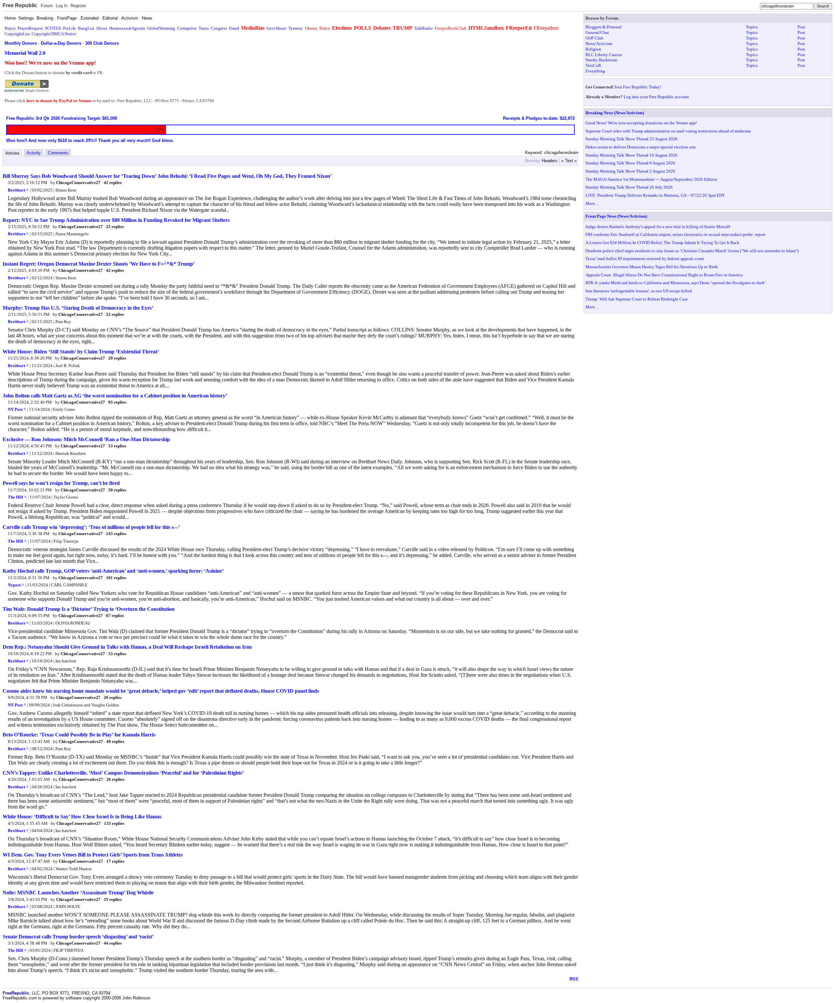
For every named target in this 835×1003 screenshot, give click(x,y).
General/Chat (597, 32)
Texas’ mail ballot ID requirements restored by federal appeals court (644, 258)
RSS (573, 979)
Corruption (187, 28)
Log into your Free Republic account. (657, 96)
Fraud (234, 28)
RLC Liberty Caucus (603, 54)
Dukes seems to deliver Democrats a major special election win (640, 147)
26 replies (113, 697)
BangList (86, 28)
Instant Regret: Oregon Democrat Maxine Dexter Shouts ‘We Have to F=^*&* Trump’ (99, 264)
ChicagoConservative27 (78, 182)
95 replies (117, 402)
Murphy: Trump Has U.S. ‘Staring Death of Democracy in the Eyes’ (78, 308)
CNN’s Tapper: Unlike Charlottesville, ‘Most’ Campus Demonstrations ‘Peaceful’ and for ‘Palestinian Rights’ (123, 773)
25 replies (115, 226)
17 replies (115, 861)
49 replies (115, 741)
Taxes (204, 28)
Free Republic (20, 5)
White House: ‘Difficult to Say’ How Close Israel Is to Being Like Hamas (82, 816)
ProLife (69, 28)
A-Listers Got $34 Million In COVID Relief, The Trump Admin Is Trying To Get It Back (662, 242)
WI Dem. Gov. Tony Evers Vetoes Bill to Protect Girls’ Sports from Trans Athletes (93, 854)
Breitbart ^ (18, 190)
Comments (58, 152)
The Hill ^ (17, 497)
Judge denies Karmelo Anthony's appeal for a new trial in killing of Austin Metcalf (657, 226)
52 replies (115, 314)
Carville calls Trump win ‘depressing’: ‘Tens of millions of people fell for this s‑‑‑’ (91, 527)
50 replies (117, 489)
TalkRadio (423, 28)
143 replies (116, 533)
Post (801, 26)
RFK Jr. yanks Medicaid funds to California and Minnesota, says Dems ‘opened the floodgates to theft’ (675, 282)
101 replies (116, 577)
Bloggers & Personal (603, 26)
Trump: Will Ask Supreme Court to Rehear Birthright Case (636, 299)
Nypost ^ (16, 584)
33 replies (117, 653)
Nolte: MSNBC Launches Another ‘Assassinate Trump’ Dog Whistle (78, 892)
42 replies (113, 182)
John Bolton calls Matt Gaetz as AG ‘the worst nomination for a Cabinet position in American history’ (115, 395)
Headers (549, 160)
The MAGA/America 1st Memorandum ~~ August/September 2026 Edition (651, 179)
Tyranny (295, 28)
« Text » (569, 160)
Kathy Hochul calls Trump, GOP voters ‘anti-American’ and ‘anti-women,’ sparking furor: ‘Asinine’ (113, 571)
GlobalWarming (161, 28)
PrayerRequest (30, 28)
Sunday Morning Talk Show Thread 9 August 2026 (630, 163)
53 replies (117, 445)
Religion (593, 49)
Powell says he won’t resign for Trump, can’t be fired (61, 483)
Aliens (101, 28)
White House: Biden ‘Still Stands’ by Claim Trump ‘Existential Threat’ (81, 351)
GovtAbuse (276, 28)
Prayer (10, 28)
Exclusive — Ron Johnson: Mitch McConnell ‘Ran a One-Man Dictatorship (86, 439)
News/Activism (598, 43)
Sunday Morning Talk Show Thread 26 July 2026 (629, 187)
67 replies (115, 615)
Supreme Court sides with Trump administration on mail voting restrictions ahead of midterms (668, 131)
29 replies (117, 358)
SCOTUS (53, 28)
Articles (12, 153)
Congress (219, 28)
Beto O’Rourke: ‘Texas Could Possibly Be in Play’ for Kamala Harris (79, 734)
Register (78, 5)
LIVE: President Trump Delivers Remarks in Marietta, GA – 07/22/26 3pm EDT (655, 195)
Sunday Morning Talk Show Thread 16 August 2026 (631, 155)
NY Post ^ (17, 409)
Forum (47, 5)
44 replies (113, 943)
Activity (33, 152)
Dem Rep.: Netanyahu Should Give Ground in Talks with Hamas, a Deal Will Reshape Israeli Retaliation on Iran (127, 647)
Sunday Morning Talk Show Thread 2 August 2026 (630, 171)
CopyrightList (17, 33)
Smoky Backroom (601, 59)
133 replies (114, 823)
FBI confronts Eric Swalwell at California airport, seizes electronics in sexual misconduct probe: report (675, 234)
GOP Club (594, 38)
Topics (752, 26)
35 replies (113, 899)
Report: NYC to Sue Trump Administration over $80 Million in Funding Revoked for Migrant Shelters (116, 220)
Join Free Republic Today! (638, 87)
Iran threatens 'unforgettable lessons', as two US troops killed (638, 290)
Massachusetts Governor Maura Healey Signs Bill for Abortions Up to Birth (651, 266)
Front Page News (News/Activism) (616, 216)
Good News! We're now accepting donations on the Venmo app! (641, 122)
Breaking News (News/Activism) (614, 112)
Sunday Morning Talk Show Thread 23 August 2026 (631, 138)
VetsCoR (593, 65)
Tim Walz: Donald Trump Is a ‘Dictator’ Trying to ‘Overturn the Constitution (89, 609)
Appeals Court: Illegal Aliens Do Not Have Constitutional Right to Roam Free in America (664, 274)
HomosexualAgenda (127, 28)
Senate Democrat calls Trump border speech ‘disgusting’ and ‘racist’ (78, 936)
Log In (62, 5)
